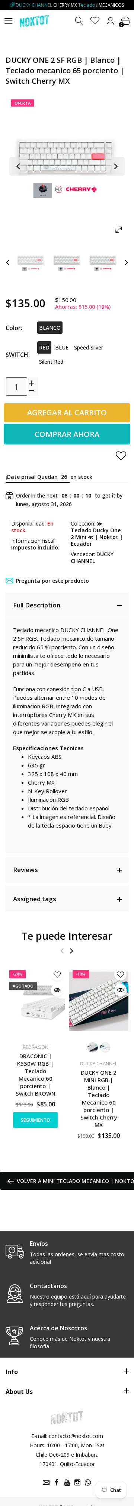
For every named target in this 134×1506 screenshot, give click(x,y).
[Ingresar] (110, 21)
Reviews (25, 869)
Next (115, 166)
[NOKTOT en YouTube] (67, 1482)
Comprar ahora (67, 434)
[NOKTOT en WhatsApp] (88, 1482)
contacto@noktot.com (76, 1435)
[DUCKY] (31, 262)
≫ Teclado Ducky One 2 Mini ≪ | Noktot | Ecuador (97, 533)
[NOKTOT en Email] (46, 1482)
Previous (18, 166)
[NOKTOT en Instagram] (77, 1482)
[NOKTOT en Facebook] (56, 1482)
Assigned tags (34, 898)
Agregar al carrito (67, 412)
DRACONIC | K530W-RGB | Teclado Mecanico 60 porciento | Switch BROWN (35, 1074)
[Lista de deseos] (95, 21)
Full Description (36, 605)
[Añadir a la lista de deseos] (121, 455)
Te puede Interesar (67, 936)
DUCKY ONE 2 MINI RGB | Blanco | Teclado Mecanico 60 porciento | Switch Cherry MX (98, 1098)
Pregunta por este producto (52, 580)
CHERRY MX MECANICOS (70, 5)
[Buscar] (79, 21)
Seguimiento (35, 1120)
